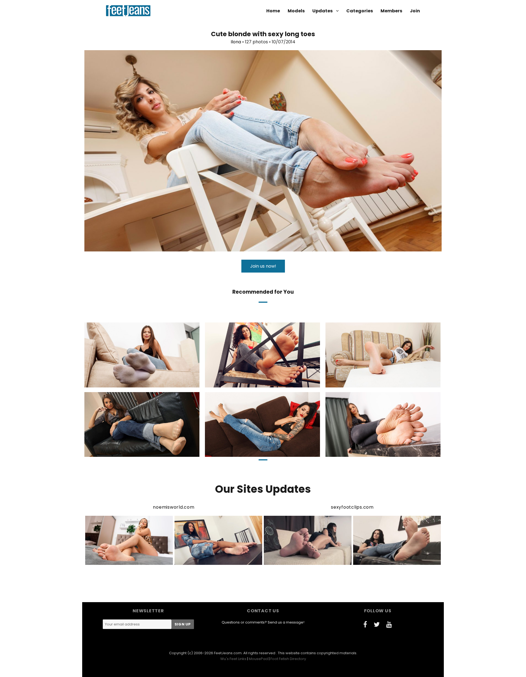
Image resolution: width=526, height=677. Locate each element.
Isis (239, 452)
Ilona (236, 42)
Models (296, 11)
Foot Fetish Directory (288, 658)
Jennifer (119, 452)
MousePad (258, 658)
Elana (239, 382)
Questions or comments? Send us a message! (263, 622)
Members (391, 11)
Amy (118, 382)
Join (415, 11)
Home (273, 11)
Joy (361, 382)
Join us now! (263, 266)
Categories (359, 11)
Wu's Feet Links (233, 658)
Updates (322, 11)
